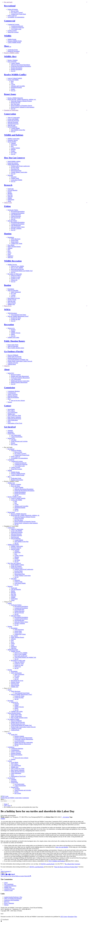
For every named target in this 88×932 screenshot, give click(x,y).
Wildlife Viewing (12, 264)
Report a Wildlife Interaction (15, 98)
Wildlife (7, 36)
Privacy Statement (9, 903)
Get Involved (10, 427)
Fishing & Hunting (13, 9)
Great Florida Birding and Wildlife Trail (21, 270)
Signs (9, 421)
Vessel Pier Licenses (13, 32)
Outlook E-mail (8, 890)
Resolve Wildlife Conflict (15, 74)
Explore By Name (16, 318)
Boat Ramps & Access (14, 298)
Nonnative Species (13, 140)
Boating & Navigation (14, 51)
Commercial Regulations (17, 213)
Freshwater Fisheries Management (20, 377)
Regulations (11, 237)
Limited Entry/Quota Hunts (18, 14)
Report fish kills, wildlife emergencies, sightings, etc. (22, 99)
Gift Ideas (13, 440)
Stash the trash (11, 125)
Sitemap (6, 904)
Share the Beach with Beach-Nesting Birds (66, 867)
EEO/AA (6, 901)
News (9, 399)
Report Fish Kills (15, 102)
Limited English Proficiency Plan (13, 897)
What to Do (14, 280)
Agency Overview (13, 394)
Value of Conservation (14, 117)
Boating (7, 285)
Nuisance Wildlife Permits (15, 41)
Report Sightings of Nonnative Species (21, 105)
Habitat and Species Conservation (20, 381)
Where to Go (11, 328)
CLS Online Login (16, 29)
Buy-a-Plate (14, 444)
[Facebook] (3, 874)
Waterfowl (10, 256)
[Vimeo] (8, 874)
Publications (11, 199)
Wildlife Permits (12, 39)
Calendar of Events (13, 362)
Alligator (13, 143)
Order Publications (13, 420)
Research (8, 185)
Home (5, 804)
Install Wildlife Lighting (14, 161)
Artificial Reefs (12, 364)
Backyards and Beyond (17, 269)
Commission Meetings (14, 391)
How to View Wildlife (17, 267)
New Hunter (11, 245)
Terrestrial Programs (13, 123)
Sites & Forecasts (15, 217)
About (9, 201)
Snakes (13, 89)
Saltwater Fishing (12, 220)
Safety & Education (13, 290)
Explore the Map (15, 319)
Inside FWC (11, 373)
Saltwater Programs (13, 122)
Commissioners (12, 392)
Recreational (9, 6)
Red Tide (10, 195)
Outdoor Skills (15, 178)
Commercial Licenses (13, 24)
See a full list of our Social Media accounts (12, 876)
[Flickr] (10, 874)
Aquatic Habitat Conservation (19, 172)
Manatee (13, 149)
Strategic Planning (12, 396)
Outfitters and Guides (13, 337)
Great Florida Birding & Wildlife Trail (18, 359)
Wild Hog (10, 257)
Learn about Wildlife (16, 180)
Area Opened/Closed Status (18, 314)
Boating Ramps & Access (14, 358)
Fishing (7, 206)
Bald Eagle (14, 145)
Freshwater (11, 188)
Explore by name (15, 277)
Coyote (13, 84)
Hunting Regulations (16, 68)
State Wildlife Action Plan (18, 130)
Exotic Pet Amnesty (13, 163)
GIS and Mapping (12, 190)
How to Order (15, 11)
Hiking (13, 334)
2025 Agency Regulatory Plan (68, 916)
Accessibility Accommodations (16, 17)
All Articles (65, 817)
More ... (7, 46)
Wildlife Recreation (13, 261)
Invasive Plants (15, 167)
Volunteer (10, 430)
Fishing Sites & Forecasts (14, 356)
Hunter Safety (15, 242)
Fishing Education (16, 216)
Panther (13, 151)
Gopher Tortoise (15, 148)
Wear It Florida (12, 302)
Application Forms (13, 49)
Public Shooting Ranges (14, 246)
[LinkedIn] (13, 874)
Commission (9, 387)
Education (10, 175)
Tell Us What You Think (14, 415)
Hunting (7, 234)
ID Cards (13, 293)
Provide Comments (16, 228)
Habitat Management (13, 164)
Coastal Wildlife (15, 128)
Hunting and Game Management (20, 376)
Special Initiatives (12, 127)
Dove (9, 251)
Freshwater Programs (13, 120)
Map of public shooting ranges (16, 348)
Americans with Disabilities (11, 900)
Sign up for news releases (18, 400)
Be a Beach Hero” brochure (72, 864)
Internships (10, 432)
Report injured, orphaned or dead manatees (22, 107)
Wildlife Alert (10, 56)
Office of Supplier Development (13, 898)
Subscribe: (27, 876)
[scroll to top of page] (1, 869)
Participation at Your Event (15, 423)
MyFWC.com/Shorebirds (37, 867)
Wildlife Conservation (13, 138)
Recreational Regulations (18, 211)
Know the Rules (12, 61)
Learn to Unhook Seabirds (15, 78)
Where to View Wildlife (17, 266)
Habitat (10, 192)
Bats (12, 83)
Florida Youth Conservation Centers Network (20, 361)
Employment (11, 433)
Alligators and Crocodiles (18, 86)
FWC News (7, 805)
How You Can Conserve (14, 158)
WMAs (7, 309)
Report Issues (10, 94)
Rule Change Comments (14, 417)
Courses (13, 295)
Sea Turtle (13, 152)
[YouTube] (7, 874)
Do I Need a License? (17, 12)
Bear (12, 81)
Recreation (9, 324)
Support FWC (11, 438)
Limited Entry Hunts (16, 243)
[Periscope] (11, 874)
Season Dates (14, 240)
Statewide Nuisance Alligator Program (21, 101)
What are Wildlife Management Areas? (18, 316)
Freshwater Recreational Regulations (21, 66)
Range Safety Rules (13, 344)
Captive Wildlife (15, 63)
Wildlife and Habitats (13, 135)
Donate (13, 443)
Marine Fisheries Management (19, 382)
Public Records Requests (14, 418)
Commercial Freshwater (17, 27)
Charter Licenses (12, 30)
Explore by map (15, 278)
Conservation (10, 114)
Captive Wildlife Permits (14, 42)
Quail (9, 254)
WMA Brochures (15, 239)
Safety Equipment (16, 292)
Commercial (9, 21)
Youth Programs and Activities (19, 441)
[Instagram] (1, 874)
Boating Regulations (16, 69)
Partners (10, 402)
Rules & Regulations (13, 397)
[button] (8, 2)
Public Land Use (12, 15)
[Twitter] (5, 874)
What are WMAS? (16, 275)
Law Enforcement (16, 379)
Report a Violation (13, 60)
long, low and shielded (62, 847)
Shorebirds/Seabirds (16, 87)
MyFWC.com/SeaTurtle (47, 864)
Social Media (11, 409)
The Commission (8, 884)
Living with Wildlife (13, 79)
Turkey (9, 252)
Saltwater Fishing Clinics (18, 227)
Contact (7, 406)
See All (13, 71)
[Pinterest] (14, 874)
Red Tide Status (15, 104)
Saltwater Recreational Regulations (20, 64)
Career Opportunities (16, 436)
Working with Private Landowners (20, 166)
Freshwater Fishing (13, 210)
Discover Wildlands (13, 355)
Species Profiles (12, 141)
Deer (9, 249)
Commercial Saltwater (17, 26)
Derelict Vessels (12, 299)
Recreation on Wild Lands (15, 274)
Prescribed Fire (15, 169)
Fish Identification (16, 214)
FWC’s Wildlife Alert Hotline (56, 861)
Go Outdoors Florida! (13, 351)
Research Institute (16, 374)
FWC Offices (11, 411)
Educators (13, 177)
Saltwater (10, 196)
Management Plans (16, 170)
